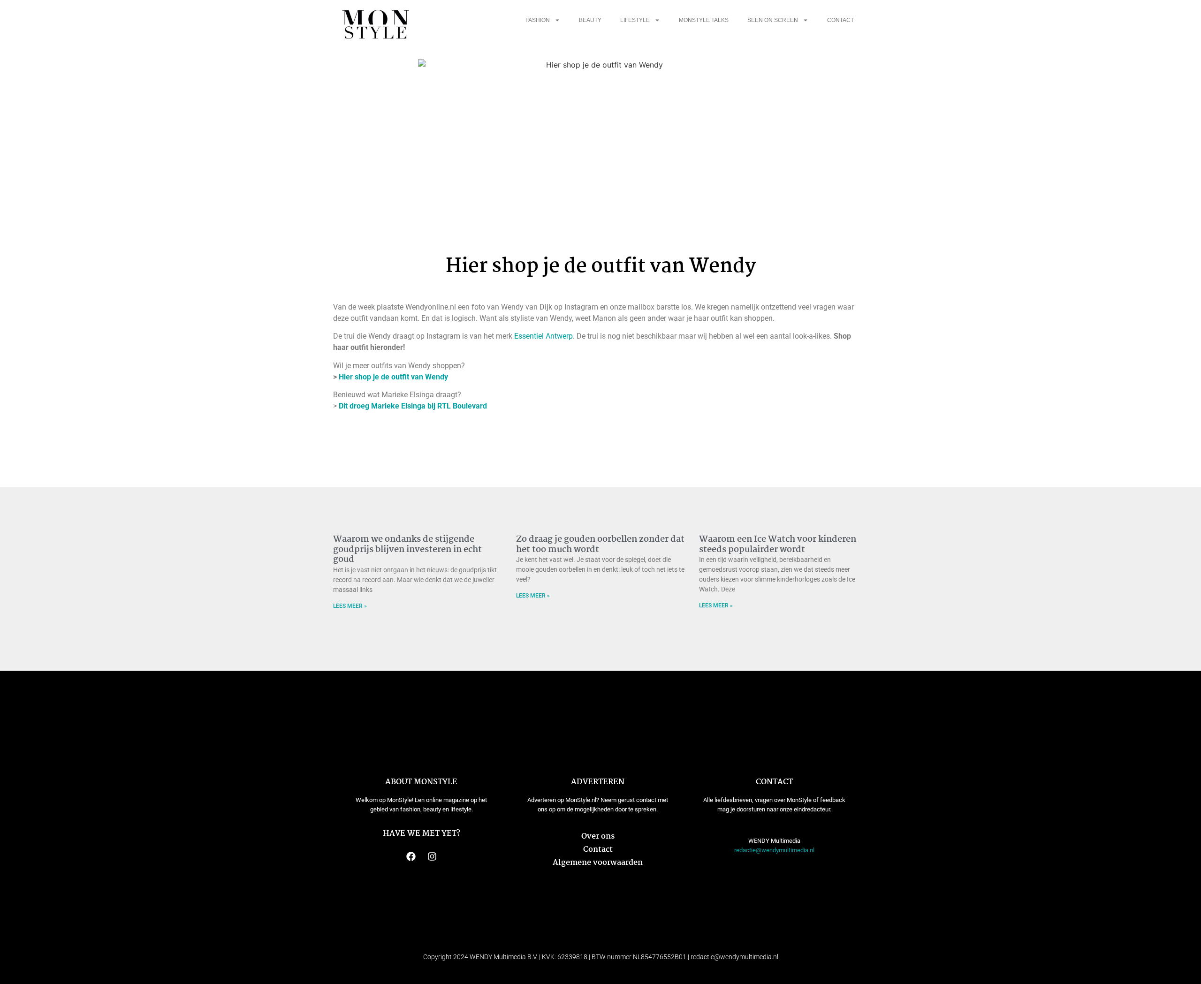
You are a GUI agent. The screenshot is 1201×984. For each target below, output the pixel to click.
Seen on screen (772, 20)
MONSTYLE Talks (704, 20)
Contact (840, 20)
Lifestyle (635, 20)
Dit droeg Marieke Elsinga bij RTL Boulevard (413, 405)
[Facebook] (411, 856)
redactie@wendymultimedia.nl (774, 850)
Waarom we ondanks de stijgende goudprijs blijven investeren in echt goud (407, 549)
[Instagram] (432, 856)
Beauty (590, 20)
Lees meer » (350, 606)
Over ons (598, 836)
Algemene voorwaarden (598, 862)
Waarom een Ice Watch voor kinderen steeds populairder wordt (777, 544)
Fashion (537, 20)
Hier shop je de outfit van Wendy (393, 376)
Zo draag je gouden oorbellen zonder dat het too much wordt (600, 544)
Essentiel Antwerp (543, 336)
